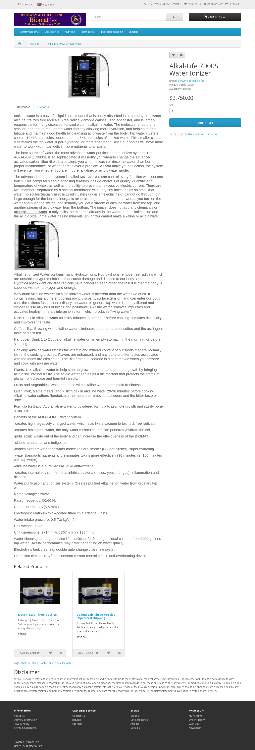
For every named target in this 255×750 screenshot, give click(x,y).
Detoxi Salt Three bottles (37, 614)
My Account (195, 716)
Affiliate (134, 723)
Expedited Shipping (112, 31)
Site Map (77, 723)
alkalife (36, 663)
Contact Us (78, 716)
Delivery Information (25, 719)
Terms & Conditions (25, 727)
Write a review (209, 134)
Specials (133, 31)
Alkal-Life (26, 663)
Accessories (52, 31)
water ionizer (48, 663)
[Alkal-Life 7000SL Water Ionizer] (88, 75)
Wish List (194, 723)
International (88, 31)
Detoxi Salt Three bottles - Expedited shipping (96, 616)
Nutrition (70, 31)
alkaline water (65, 663)
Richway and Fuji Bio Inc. (191, 81)
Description (23, 107)
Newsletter (195, 727)
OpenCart (33, 742)
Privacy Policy (21, 723)
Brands (134, 716)
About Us (19, 716)
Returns (76, 719)
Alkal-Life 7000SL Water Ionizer (65, 43)
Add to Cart (205, 123)
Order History (197, 719)
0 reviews (193, 134)
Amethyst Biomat (29, 31)
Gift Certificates (139, 719)
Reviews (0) (43, 107)
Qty (171, 104)
